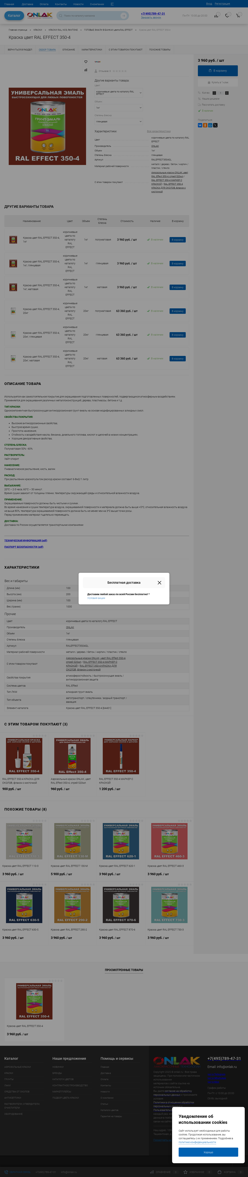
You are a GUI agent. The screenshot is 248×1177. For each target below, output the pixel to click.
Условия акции (96, 598)
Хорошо (208, 1152)
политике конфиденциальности (197, 1142)
